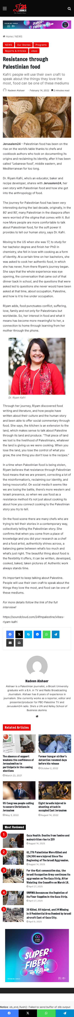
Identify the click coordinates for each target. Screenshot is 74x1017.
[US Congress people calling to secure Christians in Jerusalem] (19, 790)
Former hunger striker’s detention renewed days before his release (53, 760)
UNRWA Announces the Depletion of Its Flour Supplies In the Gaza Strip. (47, 895)
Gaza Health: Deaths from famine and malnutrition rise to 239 (48, 837)
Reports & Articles (15, 50)
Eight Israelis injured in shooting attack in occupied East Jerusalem (53, 806)
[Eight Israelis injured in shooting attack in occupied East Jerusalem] (55, 790)
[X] (19, 634)
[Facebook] (10, 634)
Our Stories (24, 44)
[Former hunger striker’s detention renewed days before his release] (55, 743)
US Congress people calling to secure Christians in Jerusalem (18, 806)
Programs (41, 44)
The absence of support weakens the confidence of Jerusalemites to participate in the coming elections (18, 763)
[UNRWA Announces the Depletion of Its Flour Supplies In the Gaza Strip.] (13, 898)
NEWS (18, 36)
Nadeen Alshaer (16, 90)
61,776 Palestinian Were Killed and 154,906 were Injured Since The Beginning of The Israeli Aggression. (48, 856)
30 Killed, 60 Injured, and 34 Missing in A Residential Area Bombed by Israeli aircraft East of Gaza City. (49, 914)
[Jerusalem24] (20, 8)
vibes (34, 50)
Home (9, 36)
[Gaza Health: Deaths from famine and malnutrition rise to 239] (13, 841)
